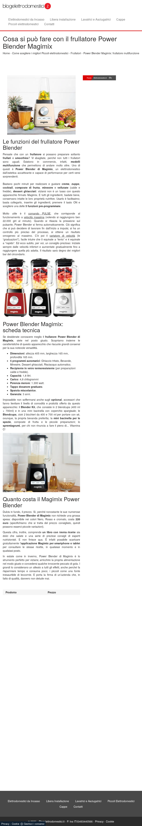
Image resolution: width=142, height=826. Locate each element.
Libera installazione (63, 19)
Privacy (99, 821)
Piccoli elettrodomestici (23, 24)
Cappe (120, 19)
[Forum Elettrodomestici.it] (99, 77)
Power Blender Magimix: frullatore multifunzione (111, 53)
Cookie (110, 821)
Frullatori (76, 53)
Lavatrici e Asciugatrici (96, 19)
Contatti (49, 24)
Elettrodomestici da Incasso (26, 19)
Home (6, 53)
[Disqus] (41, 641)
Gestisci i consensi (34, 823)
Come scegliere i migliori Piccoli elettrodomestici (40, 53)
